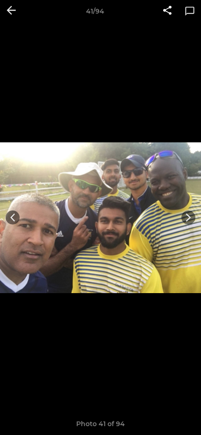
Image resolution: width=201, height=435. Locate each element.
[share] (167, 11)
